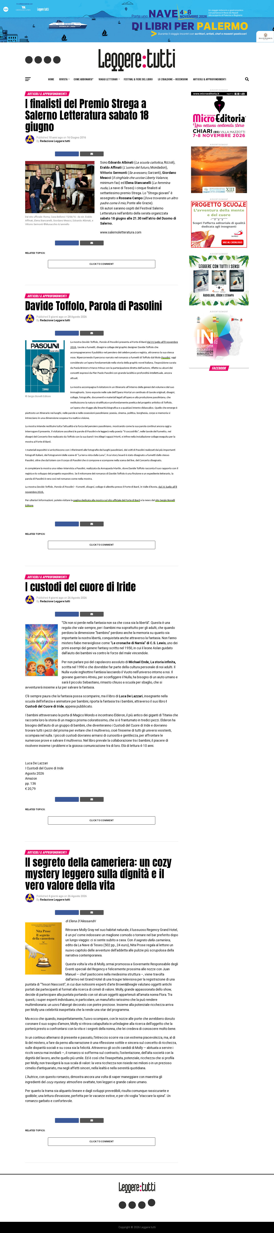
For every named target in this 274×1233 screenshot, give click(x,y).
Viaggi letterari (108, 79)
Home (51, 79)
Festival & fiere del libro (138, 79)
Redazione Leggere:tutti (55, 141)
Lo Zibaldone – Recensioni (173, 79)
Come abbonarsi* (83, 79)
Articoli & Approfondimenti (209, 79)
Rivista (63, 79)
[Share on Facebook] (67, 153)
